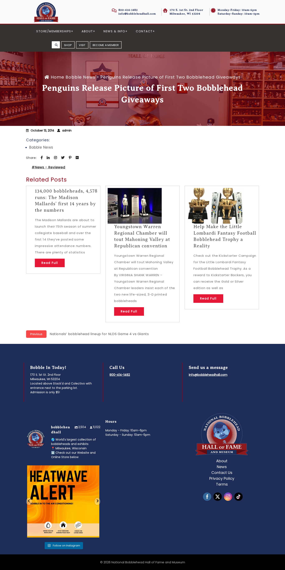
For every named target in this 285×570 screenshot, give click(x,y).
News (222, 466)
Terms (222, 484)
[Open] (63, 501)
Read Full (50, 263)
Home (57, 77)
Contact (144, 31)
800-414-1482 (128, 9)
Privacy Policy (221, 478)
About (87, 31)
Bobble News (80, 77)
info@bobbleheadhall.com (137, 13)
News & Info (114, 31)
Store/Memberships (53, 31)
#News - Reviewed (48, 167)
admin (67, 130)
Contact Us (221, 472)
